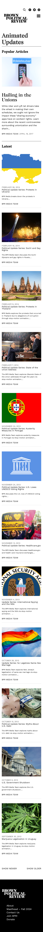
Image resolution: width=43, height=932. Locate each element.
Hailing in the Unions (16, 97)
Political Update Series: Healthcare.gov (21, 545)
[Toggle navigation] (36, 17)
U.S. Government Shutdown (16, 782)
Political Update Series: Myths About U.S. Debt (20, 725)
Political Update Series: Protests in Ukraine (19, 190)
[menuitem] (24, 905)
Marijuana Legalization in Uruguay (19, 839)
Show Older (34, 868)
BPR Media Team (10, 134)
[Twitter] (34, 10)
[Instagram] (38, 10)
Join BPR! (12, 915)
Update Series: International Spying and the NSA (20, 603)
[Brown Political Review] (15, 15)
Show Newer (9, 868)
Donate (11, 919)
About (10, 905)
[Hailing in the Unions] (21, 71)
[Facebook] (29, 10)
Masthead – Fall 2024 (19, 909)
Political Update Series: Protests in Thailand (19, 307)
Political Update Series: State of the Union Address (20, 368)
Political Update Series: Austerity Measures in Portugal (18, 429)
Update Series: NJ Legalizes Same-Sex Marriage (21, 664)
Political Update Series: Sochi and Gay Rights (21, 249)
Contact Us (13, 912)
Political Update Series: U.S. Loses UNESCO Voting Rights (19, 488)
